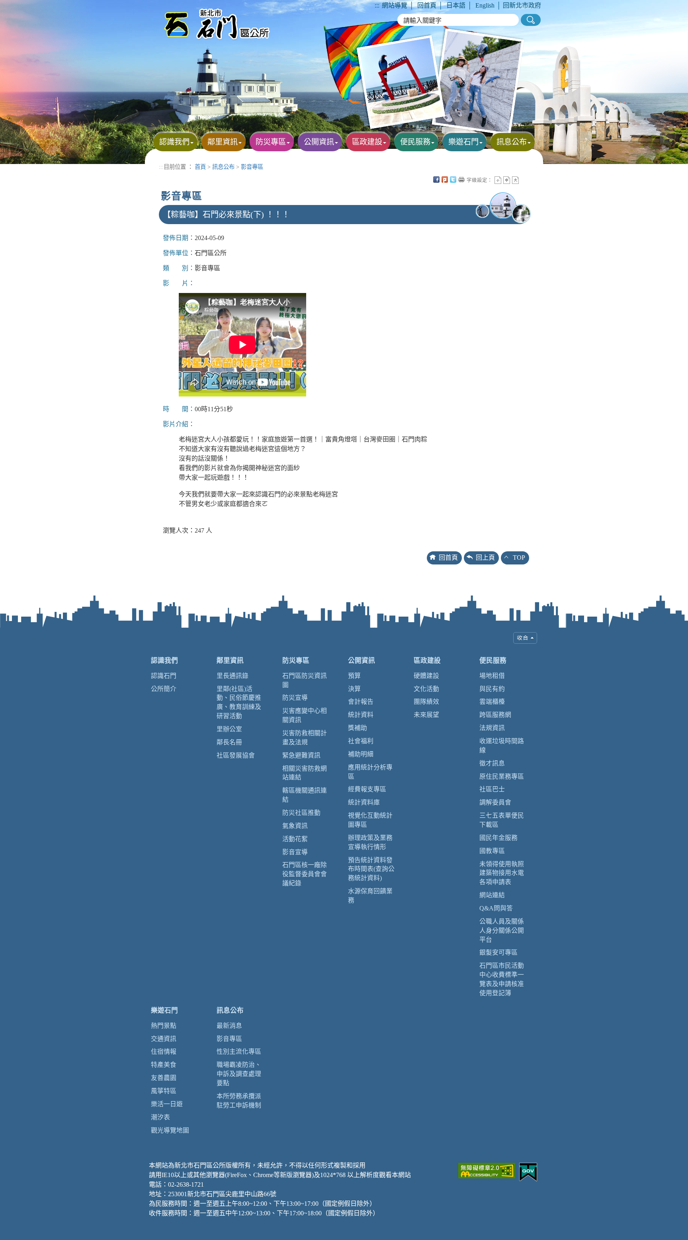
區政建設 (427, 660)
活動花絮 (295, 839)
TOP (519, 557)
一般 (506, 180)
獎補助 (357, 727)
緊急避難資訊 (301, 755)
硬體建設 (426, 675)
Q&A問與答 (496, 908)
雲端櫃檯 (492, 701)
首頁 (200, 167)
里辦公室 (229, 729)
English (484, 5)
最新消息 (229, 1025)
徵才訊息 (492, 763)
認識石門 (163, 675)
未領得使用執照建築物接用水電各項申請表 (501, 873)
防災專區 (295, 660)
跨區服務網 (495, 714)
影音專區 (252, 167)
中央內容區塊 (524, 179)
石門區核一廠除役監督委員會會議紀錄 (304, 874)
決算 (354, 688)
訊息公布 (223, 167)
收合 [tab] (525, 638)
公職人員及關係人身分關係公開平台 (501, 930)
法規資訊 (492, 727)
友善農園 (163, 1077)
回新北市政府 (522, 5)
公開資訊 (361, 660)
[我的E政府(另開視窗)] (528, 1171)
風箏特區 (163, 1091)
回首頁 (426, 5)
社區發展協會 (236, 755)
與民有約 (492, 688)
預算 (354, 675)
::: (377, 5)
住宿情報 (163, 1051)
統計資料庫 (364, 802)
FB (436, 179)
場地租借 (492, 675)
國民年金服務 (498, 837)
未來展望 (426, 714)
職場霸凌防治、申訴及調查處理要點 (239, 1073)
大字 (515, 180)
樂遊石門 (164, 1010)
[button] (531, 20)
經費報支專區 (367, 789)
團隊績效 (426, 701)
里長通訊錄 (232, 675)
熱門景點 (163, 1025)
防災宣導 (295, 697)
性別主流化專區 (239, 1051)
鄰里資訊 (230, 660)
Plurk (445, 179)
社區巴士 (492, 789)
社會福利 (360, 741)
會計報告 (360, 701)
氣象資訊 (295, 825)
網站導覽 (394, 5)
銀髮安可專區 (498, 952)
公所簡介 (163, 688)
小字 (497, 180)
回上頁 (485, 557)
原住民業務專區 (501, 776)
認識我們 (164, 660)
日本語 (455, 5)
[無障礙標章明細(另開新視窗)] (486, 1169)
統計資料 (360, 714)
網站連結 (492, 895)
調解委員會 (495, 802)
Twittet (453, 179)
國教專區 (492, 850)
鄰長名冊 (229, 742)
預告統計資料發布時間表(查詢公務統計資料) (371, 869)
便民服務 (492, 660)
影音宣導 (295, 852)
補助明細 (360, 754)
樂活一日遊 (167, 1104)
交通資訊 (163, 1038)
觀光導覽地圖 (170, 1130)
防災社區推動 (301, 812)
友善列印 (461, 179)
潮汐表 (160, 1117)
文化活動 (426, 688)
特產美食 (163, 1064)
